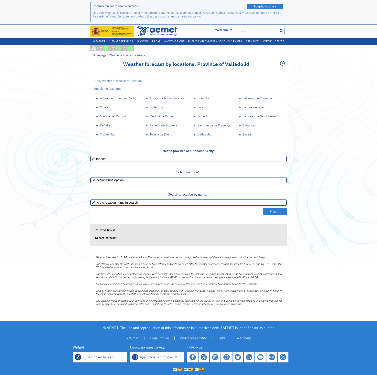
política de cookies (191, 16)
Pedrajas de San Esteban (260, 116)
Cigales (105, 107)
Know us (142, 41)
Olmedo (203, 116)
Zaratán (248, 134)
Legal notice (159, 338)
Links (222, 338)
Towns (141, 55)
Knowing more (174, 41)
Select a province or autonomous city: (187, 151)
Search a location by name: (187, 194)
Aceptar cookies (265, 6)
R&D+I (156, 41)
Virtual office (273, 41)
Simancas (249, 125)
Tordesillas (107, 134)
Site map (132, 338)
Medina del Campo (113, 116)
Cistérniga (157, 107)
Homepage (99, 55)
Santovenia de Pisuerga (214, 125)
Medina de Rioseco (163, 116)
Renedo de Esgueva (163, 125)
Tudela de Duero (161, 134)
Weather (99, 41)
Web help (243, 338)
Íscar (201, 107)
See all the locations (107, 89)
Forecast (128, 55)
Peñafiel (105, 125)
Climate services (121, 41)
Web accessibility (193, 338)
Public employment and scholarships (215, 41)
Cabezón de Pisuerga (257, 98)
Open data (252, 41)
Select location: (187, 172)
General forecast (105, 238)
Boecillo (203, 98)
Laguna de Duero (254, 107)
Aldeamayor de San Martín (118, 98)
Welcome (222, 30)
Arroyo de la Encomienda (167, 98)
